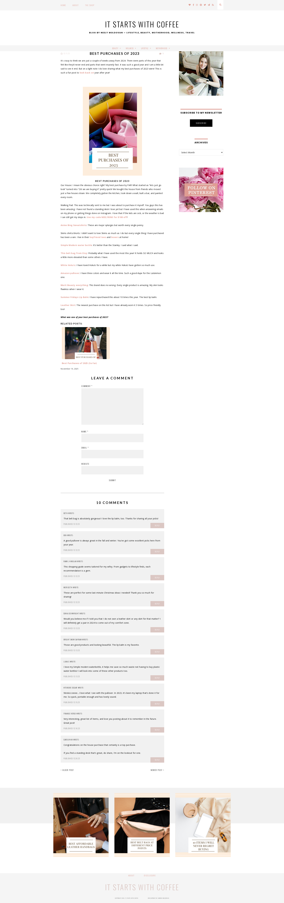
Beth (66, 513)
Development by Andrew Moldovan (158, 898)
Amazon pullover (70, 273)
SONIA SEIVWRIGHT (71, 613)
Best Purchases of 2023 (115, 53)
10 (163, 53)
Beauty (115, 48)
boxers (115, 237)
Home (63, 5)
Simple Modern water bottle (76, 245)
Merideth (68, 587)
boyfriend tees (98, 237)
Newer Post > (157, 770)
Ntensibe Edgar (70, 688)
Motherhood (161, 48)
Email (85, 447)
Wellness (129, 48)
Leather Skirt (68, 305)
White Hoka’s (68, 265)
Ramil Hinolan (70, 561)
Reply (157, 525)
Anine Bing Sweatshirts (74, 225)
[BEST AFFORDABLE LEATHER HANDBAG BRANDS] (81, 825)
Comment (86, 386)
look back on (87, 72)
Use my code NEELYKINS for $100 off (107, 217)
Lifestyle (144, 48)
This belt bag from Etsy (74, 253)
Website (85, 463)
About (75, 5)
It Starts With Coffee (142, 24)
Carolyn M (68, 739)
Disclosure (150, 875)
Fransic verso (70, 713)
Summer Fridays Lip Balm (74, 297)
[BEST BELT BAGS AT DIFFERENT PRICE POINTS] (142, 825)
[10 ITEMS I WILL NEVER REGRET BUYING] (203, 825)
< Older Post (67, 770)
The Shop (89, 5)
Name (84, 431)
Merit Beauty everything (74, 285)
